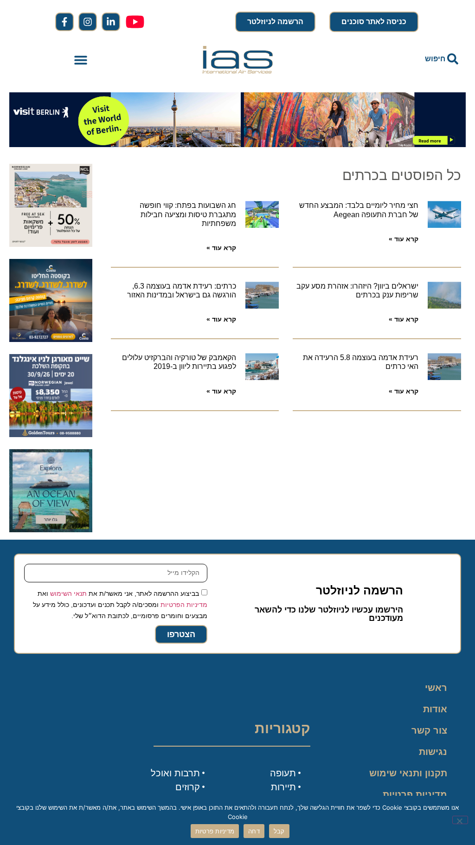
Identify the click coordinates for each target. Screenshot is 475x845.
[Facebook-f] (64, 22)
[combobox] (394, 59)
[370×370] (50, 434)
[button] (81, 59)
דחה (254, 831)
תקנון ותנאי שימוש (408, 773)
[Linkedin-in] (111, 22)
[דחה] (460, 820)
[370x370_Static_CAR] (50, 529)
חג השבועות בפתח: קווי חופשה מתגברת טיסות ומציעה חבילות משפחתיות (188, 214)
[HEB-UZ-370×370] (50, 244)
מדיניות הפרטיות (183, 604)
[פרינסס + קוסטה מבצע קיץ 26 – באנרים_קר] (50, 339)
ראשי (436, 688)
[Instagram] (87, 22)
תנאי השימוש (68, 593)
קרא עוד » (403, 239)
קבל (279, 831)
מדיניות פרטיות (415, 794)
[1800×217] (237, 144)
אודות (435, 709)
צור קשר (429, 730)
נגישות (433, 752)
